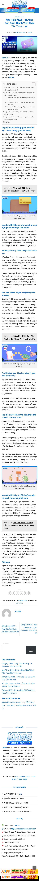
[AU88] (19, 871)
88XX (28, 777)
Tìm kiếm (5, 644)
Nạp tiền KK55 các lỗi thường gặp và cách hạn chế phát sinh (18, 118)
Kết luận (7, 122)
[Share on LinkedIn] (29, 593)
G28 (16, 777)
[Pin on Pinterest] (25, 593)
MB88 (14, 779)
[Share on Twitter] (17, 593)
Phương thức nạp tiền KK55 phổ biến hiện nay (21, 99)
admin (30, 32)
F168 (33, 777)
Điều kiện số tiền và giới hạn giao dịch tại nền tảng (21, 103)
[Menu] (3, 3)
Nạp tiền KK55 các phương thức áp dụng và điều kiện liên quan (19, 94)
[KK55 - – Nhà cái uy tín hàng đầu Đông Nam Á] (19, 4)
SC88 (25, 779)
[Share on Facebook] (13, 593)
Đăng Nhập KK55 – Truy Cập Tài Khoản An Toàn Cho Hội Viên (10, 629)
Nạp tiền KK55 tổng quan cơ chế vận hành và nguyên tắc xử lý (19, 89)
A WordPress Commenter (11, 702)
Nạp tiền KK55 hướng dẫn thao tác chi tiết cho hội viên (18, 113)
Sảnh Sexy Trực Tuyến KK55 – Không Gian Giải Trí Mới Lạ (19, 705)
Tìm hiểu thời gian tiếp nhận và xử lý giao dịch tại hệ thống (21, 108)
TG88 (20, 779)
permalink (19, 603)
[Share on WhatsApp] (9, 593)
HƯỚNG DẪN (19, 17)
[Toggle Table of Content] (32, 84)
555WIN (22, 777)
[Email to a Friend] (21, 593)
